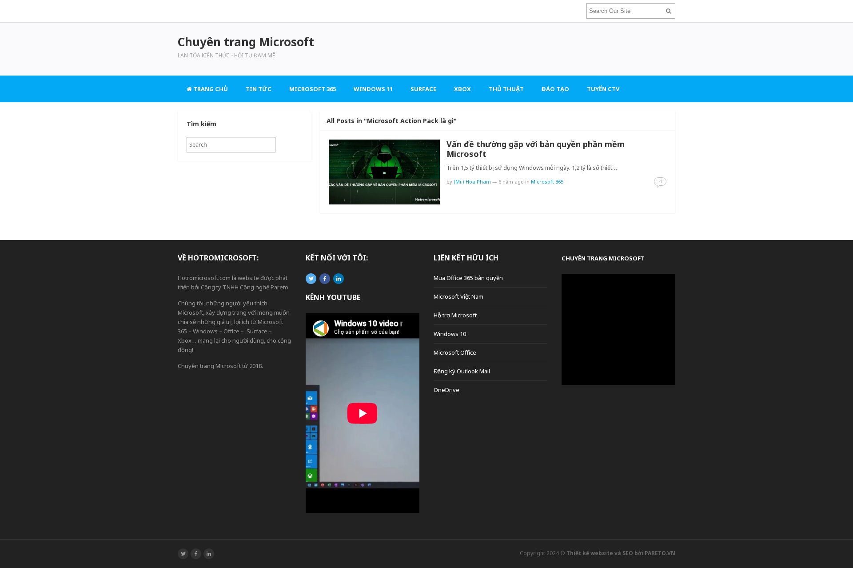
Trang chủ (210, 89)
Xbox (462, 89)
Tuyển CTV (603, 89)
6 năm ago (511, 181)
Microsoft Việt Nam (458, 296)
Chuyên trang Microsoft (603, 258)
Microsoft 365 (312, 89)
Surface (423, 89)
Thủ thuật (506, 89)
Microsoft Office (455, 352)
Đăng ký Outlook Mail (462, 371)
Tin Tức (258, 89)
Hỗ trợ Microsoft (455, 315)
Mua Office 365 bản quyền (468, 278)
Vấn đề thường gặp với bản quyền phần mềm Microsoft (535, 149)
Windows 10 (450, 334)
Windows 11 (373, 89)
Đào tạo (555, 89)
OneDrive (446, 390)
